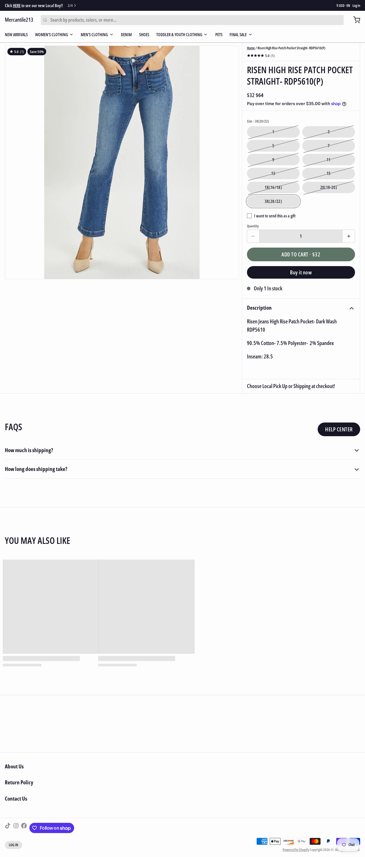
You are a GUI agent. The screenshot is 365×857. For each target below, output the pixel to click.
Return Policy (19, 782)
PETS (218, 34)
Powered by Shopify (296, 849)
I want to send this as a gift (274, 216)
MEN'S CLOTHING (94, 34)
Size (258, 121)
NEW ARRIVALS (16, 34)
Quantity (253, 226)
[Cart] (354, 20)
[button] (301, 254)
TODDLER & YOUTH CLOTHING (179, 34)
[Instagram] (16, 828)
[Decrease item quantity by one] (253, 236)
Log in (356, 5)
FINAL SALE (238, 34)
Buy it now (301, 272)
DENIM (126, 34)
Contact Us (16, 798)
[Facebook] (24, 828)
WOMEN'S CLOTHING (51, 34)
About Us (14, 766)
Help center (338, 429)
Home (251, 47)
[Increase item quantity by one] (349, 236)
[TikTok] (8, 828)
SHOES (144, 34)
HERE (17, 5)
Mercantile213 (19, 19)
